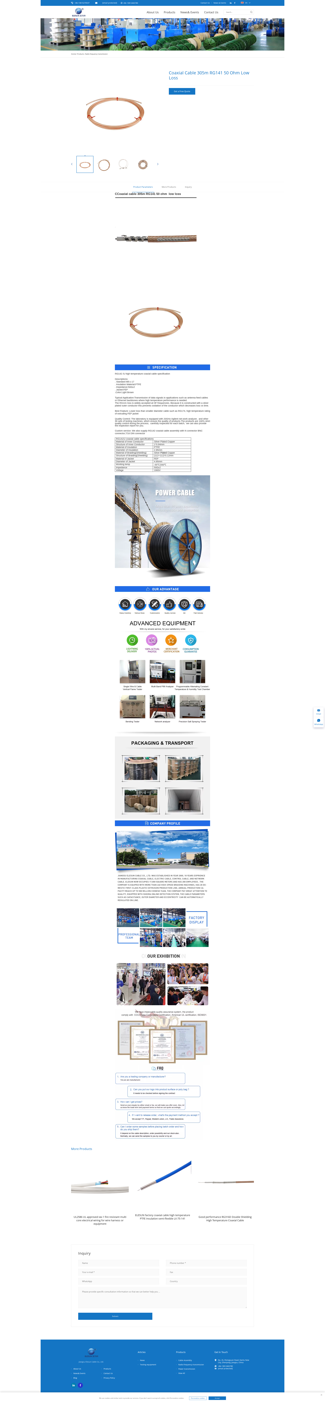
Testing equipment (148, 1364)
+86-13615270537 (82, 3)
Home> (74, 54)
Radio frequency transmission (96, 54)
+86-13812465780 (130, 3)
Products (169, 12)
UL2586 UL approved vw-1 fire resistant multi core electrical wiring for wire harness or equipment (100, 1220)
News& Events (189, 12)
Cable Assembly (185, 1360)
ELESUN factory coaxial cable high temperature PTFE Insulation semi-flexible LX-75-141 (162, 1216)
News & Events (220, 3)
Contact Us (205, 3)
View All (181, 1373)
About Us (153, 12)
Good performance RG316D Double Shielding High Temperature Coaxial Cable (225, 1218)
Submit (115, 1316)
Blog (75, 1378)
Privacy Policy (109, 1378)
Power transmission (186, 1369)
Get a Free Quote (182, 91)
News (142, 1360)
